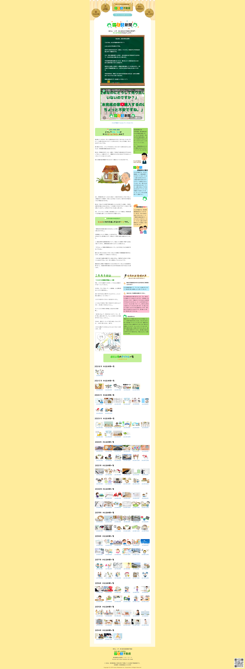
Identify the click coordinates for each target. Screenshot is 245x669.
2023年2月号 (108, 427)
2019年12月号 (145, 531)
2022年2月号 (108, 451)
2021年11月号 (136, 483)
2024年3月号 (117, 404)
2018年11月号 (136, 554)
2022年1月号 (99, 451)
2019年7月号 (99, 531)
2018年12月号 (145, 554)
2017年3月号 (118, 568)
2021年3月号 (117, 474)
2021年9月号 (117, 483)
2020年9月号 (117, 507)
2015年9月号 (117, 625)
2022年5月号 (136, 451)
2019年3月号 (117, 521)
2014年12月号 (117, 639)
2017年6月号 (145, 568)
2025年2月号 (99, 389)
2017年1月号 (99, 568)
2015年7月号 (99, 625)
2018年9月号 (117, 554)
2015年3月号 (117, 615)
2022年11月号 (136, 460)
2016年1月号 (99, 592)
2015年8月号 (108, 625)
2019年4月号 (127, 521)
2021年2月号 (108, 474)
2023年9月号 (117, 436)
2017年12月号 (145, 578)
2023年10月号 (126, 436)
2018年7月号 (99, 554)
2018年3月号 (117, 545)
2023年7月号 (99, 436)
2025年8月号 (127, 389)
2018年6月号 (145, 545)
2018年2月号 (108, 545)
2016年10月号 (126, 601)
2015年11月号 (136, 625)
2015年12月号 (145, 625)
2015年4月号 (127, 615)
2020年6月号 (145, 498)
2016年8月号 (108, 601)
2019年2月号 (108, 521)
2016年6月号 (145, 592)
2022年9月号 (117, 460)
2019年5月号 (136, 521)
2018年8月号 (108, 554)
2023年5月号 (136, 427)
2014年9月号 (99, 639)
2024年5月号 (136, 404)
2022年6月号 (145, 451)
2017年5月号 (136, 568)
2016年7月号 (99, 601)
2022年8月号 (108, 460)
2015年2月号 (108, 615)
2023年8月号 (108, 436)
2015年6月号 (145, 615)
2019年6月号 (145, 521)
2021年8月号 (108, 483)
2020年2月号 (108, 498)
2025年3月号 (108, 389)
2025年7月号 (117, 389)
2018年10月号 (126, 554)
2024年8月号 (145, 404)
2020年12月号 (145, 507)
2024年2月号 (108, 404)
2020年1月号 (99, 498)
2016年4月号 (127, 592)
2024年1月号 (99, 404)
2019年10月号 (126, 531)
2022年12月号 (145, 460)
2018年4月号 (127, 545)
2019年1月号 (99, 521)
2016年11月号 (136, 601)
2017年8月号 (108, 578)
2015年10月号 (126, 625)
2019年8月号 (108, 531)
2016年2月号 (108, 592)
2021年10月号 (126, 483)
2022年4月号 (127, 451)
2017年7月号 (99, 578)
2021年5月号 (136, 474)
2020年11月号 (136, 507)
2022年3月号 (117, 451)
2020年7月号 (99, 507)
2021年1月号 (99, 474)
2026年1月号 (99, 375)
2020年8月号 (108, 507)
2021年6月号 (145, 474)
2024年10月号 (108, 413)
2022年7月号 (99, 460)
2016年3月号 (117, 592)
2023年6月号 (145, 427)
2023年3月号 (117, 427)
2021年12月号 (145, 483)
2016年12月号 (145, 601)
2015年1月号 (99, 615)
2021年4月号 (127, 474)
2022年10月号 (126, 460)
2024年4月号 (127, 404)
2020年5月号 (136, 498)
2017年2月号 (108, 568)
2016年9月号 (117, 601)
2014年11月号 (108, 639)
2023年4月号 (127, 427)
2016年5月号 (136, 592)
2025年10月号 (136, 389)
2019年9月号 (117, 531)
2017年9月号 (118, 578)
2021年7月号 (99, 483)
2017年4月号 (127, 568)
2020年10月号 (126, 507)
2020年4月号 (127, 498)
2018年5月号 (136, 545)
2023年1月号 (99, 427)
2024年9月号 (99, 413)
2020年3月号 (117, 498)
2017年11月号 (136, 578)
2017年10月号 (126, 578)
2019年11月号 (136, 531)
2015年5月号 (136, 615)
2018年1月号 (99, 545)
